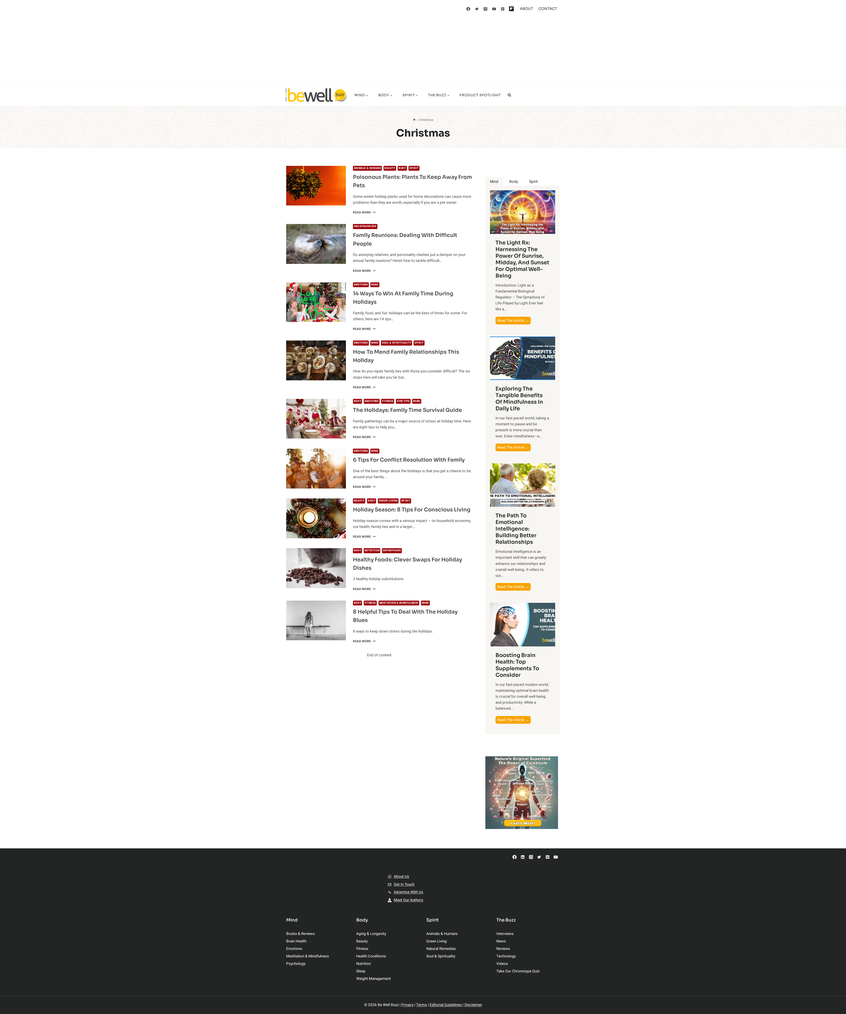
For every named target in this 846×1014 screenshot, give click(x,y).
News (501, 941)
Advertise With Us (408, 892)
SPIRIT (414, 168)
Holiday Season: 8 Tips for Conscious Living (411, 509)
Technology (506, 956)
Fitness (387, 401)
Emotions (361, 285)
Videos (502, 963)
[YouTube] (494, 9)
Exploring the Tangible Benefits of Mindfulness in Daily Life (519, 398)
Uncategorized (365, 226)
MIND (374, 285)
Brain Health (296, 941)
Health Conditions (371, 956)
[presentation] (316, 186)
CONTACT (547, 8)
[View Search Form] (509, 95)
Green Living (388, 501)
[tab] (494, 181)
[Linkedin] (523, 857)
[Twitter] (477, 9)
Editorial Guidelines (446, 1005)
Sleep (360, 971)
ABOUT (526, 8)
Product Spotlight (480, 95)
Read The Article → (514, 321)
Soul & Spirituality (396, 343)
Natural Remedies (441, 948)
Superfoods (392, 550)
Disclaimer (473, 1005)
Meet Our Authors (408, 900)
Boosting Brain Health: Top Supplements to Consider (517, 665)
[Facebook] (468, 9)
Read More (364, 212)
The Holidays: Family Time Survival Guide (407, 410)
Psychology (296, 963)
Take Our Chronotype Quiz (518, 971)
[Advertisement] (423, 50)
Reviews (503, 948)
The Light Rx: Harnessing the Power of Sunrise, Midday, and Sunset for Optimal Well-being (522, 259)
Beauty (389, 168)
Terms (421, 1005)
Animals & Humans (367, 168)
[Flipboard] (511, 9)
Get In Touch (404, 884)
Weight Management (373, 978)
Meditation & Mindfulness (398, 603)
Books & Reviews (300, 933)
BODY (402, 168)
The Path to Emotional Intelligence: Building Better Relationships (515, 528)
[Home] (414, 120)
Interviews (505, 933)
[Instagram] (485, 9)
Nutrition (372, 550)
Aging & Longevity (371, 933)
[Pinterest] (502, 9)
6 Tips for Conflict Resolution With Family (409, 460)
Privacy (407, 1005)
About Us (401, 876)
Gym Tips (403, 401)
